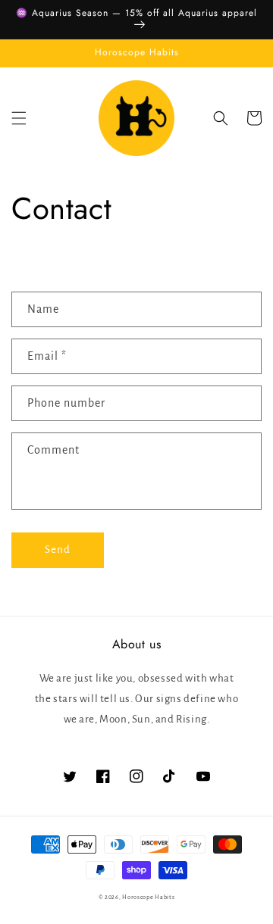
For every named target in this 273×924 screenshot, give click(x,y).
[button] (19, 118)
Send (58, 549)
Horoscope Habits (148, 897)
